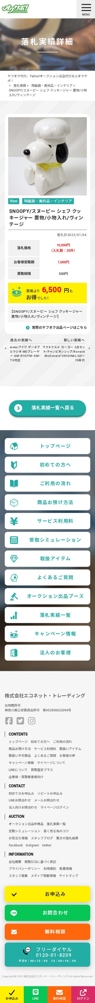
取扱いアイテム (70, 749)
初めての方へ (55, 464)
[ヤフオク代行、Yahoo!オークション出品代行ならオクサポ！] (25, 9)
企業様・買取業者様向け (26, 777)
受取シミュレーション (55, 540)
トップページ (55, 446)
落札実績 (19, 86)
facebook (16, 845)
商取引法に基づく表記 (40, 862)
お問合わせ (55, 912)
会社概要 (15, 862)
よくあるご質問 (55, 577)
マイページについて (51, 763)
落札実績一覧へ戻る (52, 407)
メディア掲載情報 (43, 876)
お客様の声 (67, 756)
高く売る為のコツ (56, 831)
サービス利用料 (55, 521)
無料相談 (55, 931)
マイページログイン (54, 807)
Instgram (32, 845)
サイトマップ (68, 876)
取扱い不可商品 (20, 756)
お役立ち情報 (18, 838)
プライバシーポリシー (24, 869)
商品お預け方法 (55, 502)
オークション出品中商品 (26, 824)
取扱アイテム (55, 558)
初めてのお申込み (21, 793)
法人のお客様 (55, 652)
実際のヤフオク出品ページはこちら (59, 328)
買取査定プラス (42, 770)
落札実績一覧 (55, 615)
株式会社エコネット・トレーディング (45, 695)
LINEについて (18, 770)
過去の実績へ (21, 340)
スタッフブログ (42, 838)
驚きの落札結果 (67, 838)
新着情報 (65, 869)
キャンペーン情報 (55, 633)
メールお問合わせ (46, 800)
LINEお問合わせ (20, 800)
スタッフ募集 (18, 876)
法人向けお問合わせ (23, 807)
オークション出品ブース (55, 596)
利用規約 (50, 869)
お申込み (55, 894)
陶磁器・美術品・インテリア (52, 86)
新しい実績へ (74, 340)
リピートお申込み (50, 793)
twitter (46, 845)
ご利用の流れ (55, 483)
